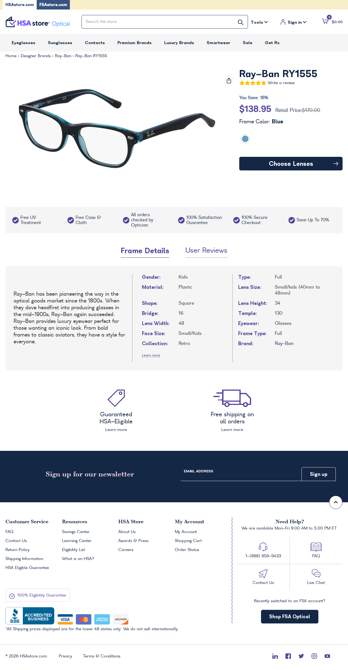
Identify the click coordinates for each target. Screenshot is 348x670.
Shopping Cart (188, 541)
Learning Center (77, 541)
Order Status (187, 550)
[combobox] (165, 22)
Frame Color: (261, 121)
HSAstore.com (19, 4)
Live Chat (316, 583)
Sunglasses (60, 42)
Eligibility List (73, 550)
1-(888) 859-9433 (263, 556)
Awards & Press (133, 541)
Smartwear (218, 42)
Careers (125, 550)
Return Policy (17, 550)
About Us (127, 532)
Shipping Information (24, 559)
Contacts (95, 42)
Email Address (198, 471)
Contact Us (16, 541)
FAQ (9, 532)
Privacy (65, 656)
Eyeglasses (23, 42)
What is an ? (78, 559)
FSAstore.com (53, 4)
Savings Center (76, 532)
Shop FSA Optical (289, 616)
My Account (186, 532)
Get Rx (272, 42)
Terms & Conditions (101, 656)
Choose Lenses (291, 163)
